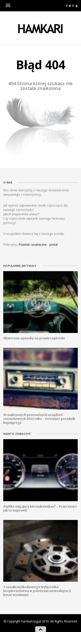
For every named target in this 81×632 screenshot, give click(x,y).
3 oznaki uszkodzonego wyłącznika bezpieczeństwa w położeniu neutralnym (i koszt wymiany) (37, 591)
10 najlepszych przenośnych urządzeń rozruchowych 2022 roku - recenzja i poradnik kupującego (39, 419)
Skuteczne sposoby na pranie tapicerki (34, 338)
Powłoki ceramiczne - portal (38, 244)
